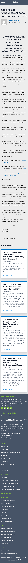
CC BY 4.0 (14, 560)
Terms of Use (5, 438)
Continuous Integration (8, 483)
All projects (5, 447)
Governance (5, 537)
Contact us (4, 543)
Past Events (5, 518)
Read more (6, 275)
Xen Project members (8, 531)
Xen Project (22, 558)
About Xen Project (7, 529)
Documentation (6, 493)
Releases (4, 551)
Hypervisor (4, 449)
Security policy (6, 540)
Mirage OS (4, 458)
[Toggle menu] (3, 2)
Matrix (3, 515)
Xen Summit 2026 (7, 504)
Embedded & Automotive (9, 452)
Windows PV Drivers (8, 464)
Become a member (7, 534)
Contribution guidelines (8, 480)
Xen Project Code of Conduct (10, 489)
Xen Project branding (8, 554)
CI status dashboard (7, 486)
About (3, 525)
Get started (4, 477)
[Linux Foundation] (14, 420)
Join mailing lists (6, 521)
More (2, 547)
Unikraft (3, 461)
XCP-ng (3, 470)
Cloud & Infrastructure (8, 501)
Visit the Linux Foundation (10, 433)
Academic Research (7, 506)
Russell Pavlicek (14, 20)
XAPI (2, 467)
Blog (2, 512)
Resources (4, 497)
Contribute (4, 474)
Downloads (4, 509)
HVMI (3, 455)
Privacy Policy (6, 435)
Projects (3, 443)
